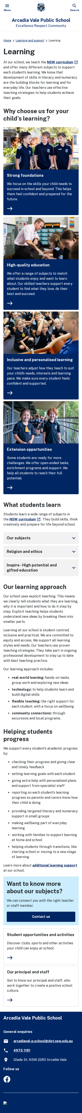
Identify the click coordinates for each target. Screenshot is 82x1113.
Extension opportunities (29, 449)
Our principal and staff (28, 972)
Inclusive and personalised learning (40, 360)
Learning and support (30, 40)
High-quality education (28, 265)
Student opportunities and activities (40, 934)
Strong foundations (25, 175)
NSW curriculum (62, 62)
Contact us (41, 917)
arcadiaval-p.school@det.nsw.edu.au (43, 1041)
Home (7, 40)
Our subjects (42, 538)
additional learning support (54, 865)
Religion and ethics (42, 551)
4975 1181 (21, 1050)
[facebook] (6, 1082)
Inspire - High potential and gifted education (42, 567)
